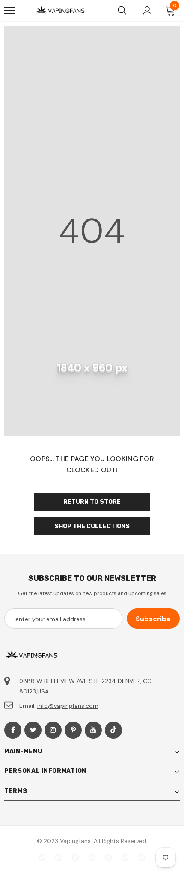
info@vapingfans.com (67, 706)
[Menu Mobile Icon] (9, 11)
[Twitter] (33, 730)
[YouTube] (93, 730)
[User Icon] (147, 10)
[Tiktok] (113, 730)
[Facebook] (12, 730)
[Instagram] (53, 730)
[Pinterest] (73, 730)
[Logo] (60, 10)
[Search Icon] (122, 10)
